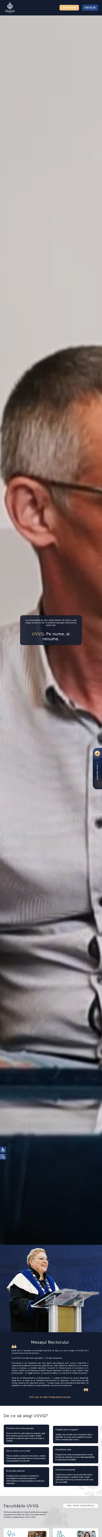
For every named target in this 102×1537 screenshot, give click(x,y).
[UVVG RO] (10, 3)
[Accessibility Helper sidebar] (3, 1150)
